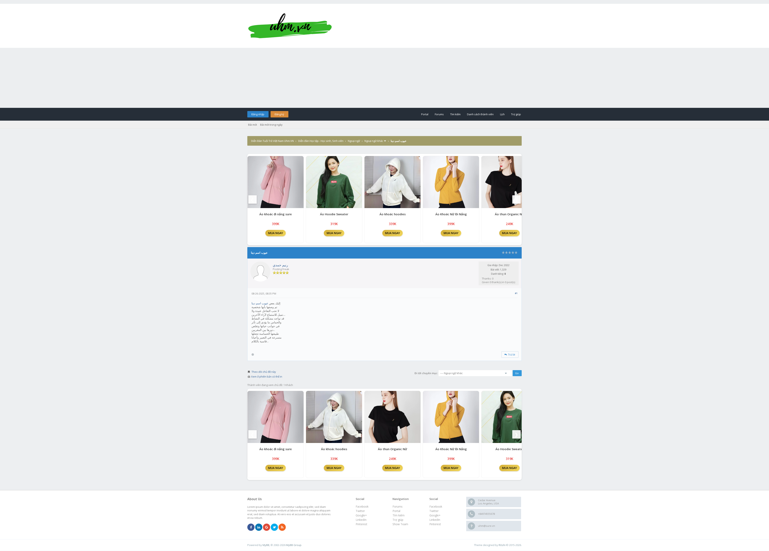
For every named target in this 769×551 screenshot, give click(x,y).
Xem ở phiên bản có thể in (266, 376)
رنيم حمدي (280, 265)
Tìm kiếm (455, 114)
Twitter (434, 511)
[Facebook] (251, 527)
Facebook (435, 506)
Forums (439, 114)
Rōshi (502, 545)
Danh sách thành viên (480, 114)
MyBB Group (293, 545)
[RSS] (282, 527)
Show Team (400, 524)
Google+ (435, 515)
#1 (516, 293)
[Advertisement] (384, 78)
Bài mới (252, 124)
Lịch (502, 114)
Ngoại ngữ (354, 141)
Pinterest (435, 524)
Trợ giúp (516, 114)
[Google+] (266, 527)
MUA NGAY (275, 233)
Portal (424, 114)
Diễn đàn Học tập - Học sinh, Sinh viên (320, 141)
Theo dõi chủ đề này (264, 372)
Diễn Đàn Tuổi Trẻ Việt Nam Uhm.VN (272, 141)
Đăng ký (279, 114)
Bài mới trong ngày (271, 124)
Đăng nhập (257, 114)
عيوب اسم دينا (260, 303)
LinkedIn (434, 520)
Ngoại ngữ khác (373, 141)
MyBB (266, 545)
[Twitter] (274, 527)
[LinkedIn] (258, 527)
